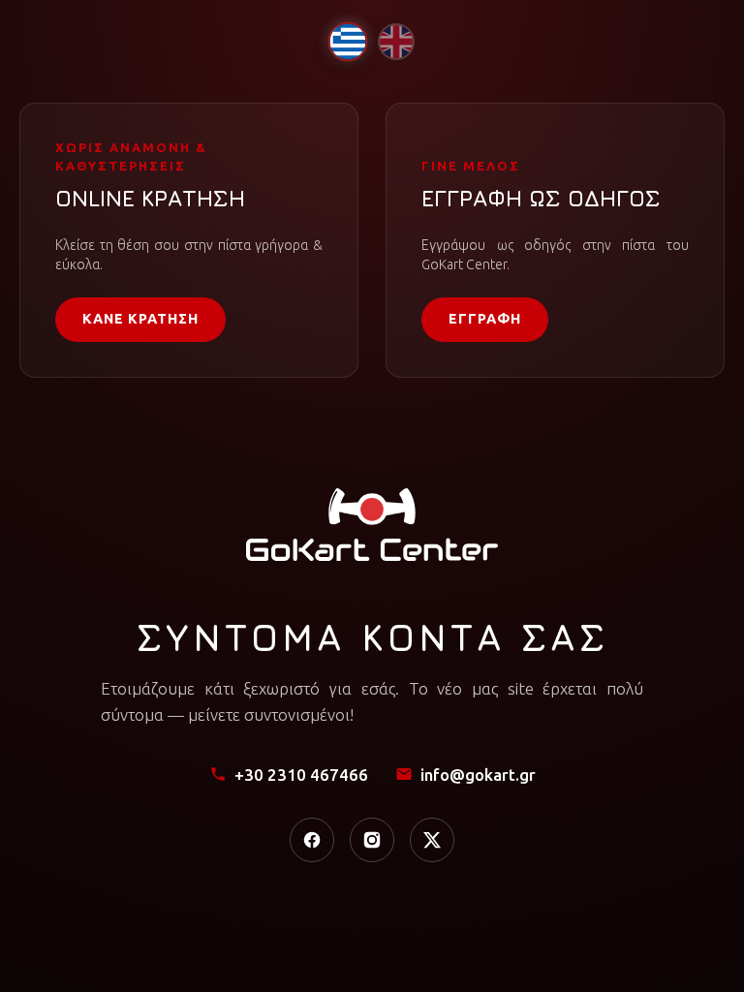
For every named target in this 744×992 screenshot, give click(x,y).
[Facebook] (312, 840)
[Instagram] (372, 840)
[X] (432, 840)
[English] (396, 41)
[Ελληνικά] (347, 41)
